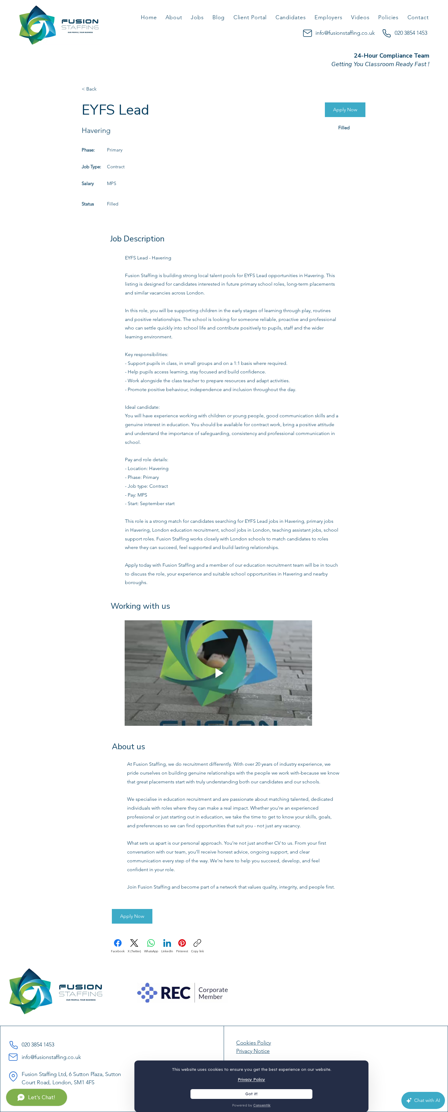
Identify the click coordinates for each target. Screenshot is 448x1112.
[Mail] (307, 33)
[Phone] (386, 33)
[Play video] (218, 673)
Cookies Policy (253, 1042)
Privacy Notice (253, 1051)
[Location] (13, 1076)
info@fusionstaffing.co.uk (345, 33)
